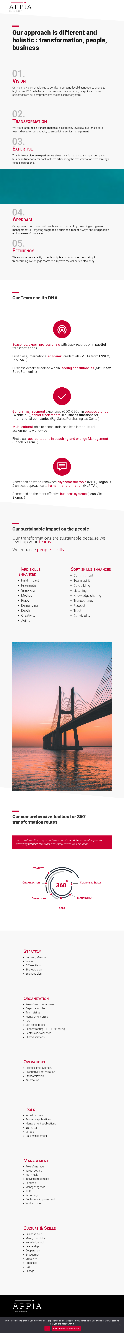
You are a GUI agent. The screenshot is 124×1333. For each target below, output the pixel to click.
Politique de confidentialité (66, 1328)
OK (47, 1328)
